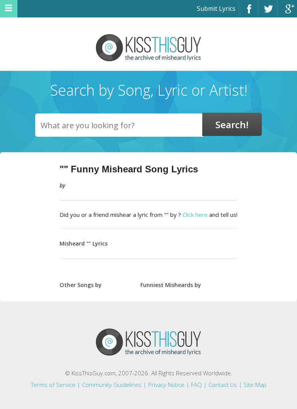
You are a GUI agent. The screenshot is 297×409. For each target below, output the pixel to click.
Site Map (255, 384)
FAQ (196, 384)
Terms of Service (53, 384)
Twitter (267, 12)
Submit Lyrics (216, 8)
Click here (195, 214)
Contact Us (222, 384)
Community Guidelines (112, 384)
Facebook (248, 12)
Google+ (287, 12)
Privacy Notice (166, 384)
